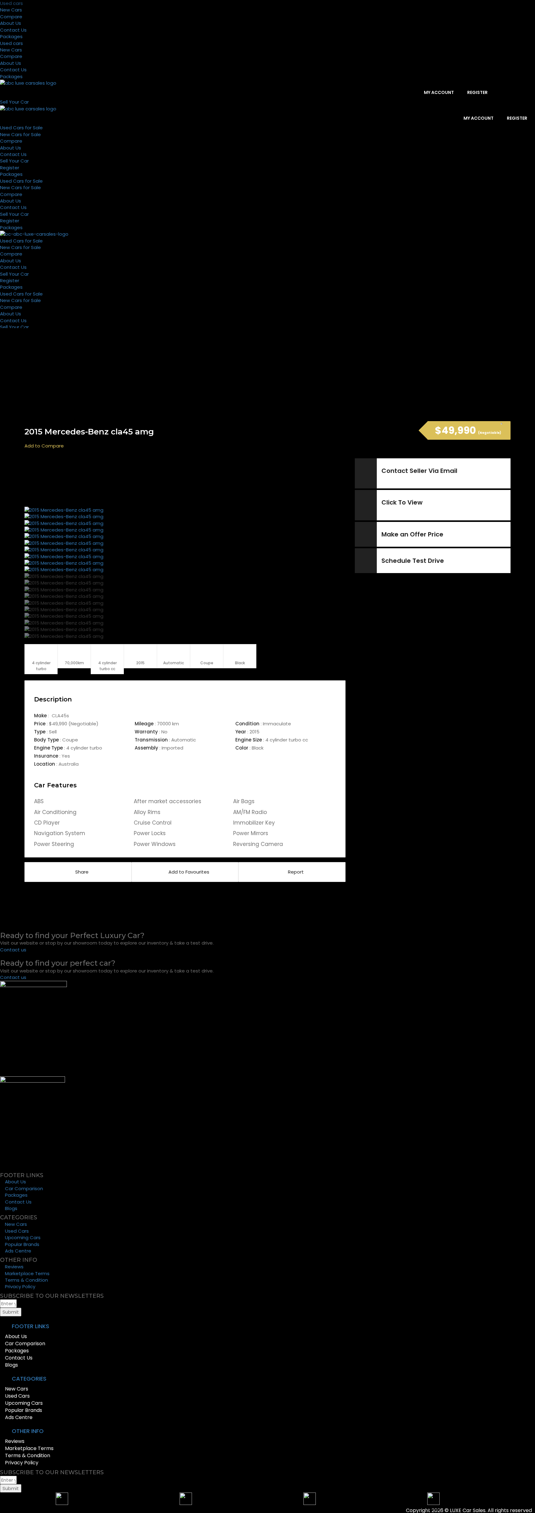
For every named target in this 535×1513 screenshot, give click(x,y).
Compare (11, 16)
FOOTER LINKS (30, 1326)
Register (477, 92)
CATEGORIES (29, 1378)
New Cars (11, 10)
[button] (247, 1326)
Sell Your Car (14, 161)
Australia (69, 764)
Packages (11, 36)
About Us (10, 23)
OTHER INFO (28, 1431)
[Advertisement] (185, 481)
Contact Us (13, 30)
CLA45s (60, 715)
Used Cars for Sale (21, 127)
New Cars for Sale (20, 134)
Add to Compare (44, 446)
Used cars (11, 3)
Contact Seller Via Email (419, 470)
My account (438, 92)
